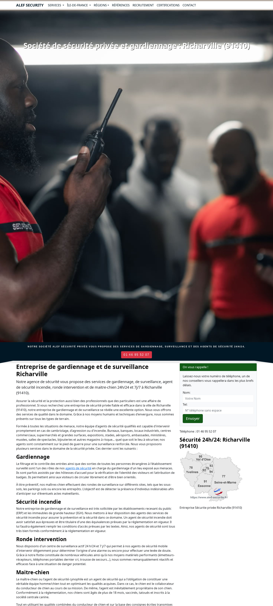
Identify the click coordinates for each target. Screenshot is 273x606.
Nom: (186, 392)
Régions (100, 5)
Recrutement (143, 5)
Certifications (168, 5)
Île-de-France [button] (78, 5)
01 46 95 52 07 (137, 354)
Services (55, 5)
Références (121, 5)
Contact (189, 5)
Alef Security (29, 5)
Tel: (185, 404)
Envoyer (193, 418)
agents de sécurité (78, 468)
